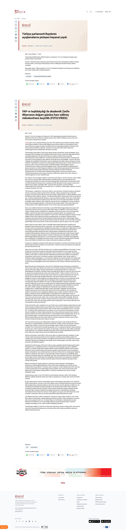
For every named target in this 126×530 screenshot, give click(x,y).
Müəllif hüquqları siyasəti (100, 501)
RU (109, 527)
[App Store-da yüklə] (94, 521)
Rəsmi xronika (61, 499)
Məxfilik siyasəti (98, 499)
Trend (26, 142)
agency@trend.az (18, 511)
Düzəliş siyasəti (80, 506)
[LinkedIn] (32, 521)
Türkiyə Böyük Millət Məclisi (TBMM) (42, 76)
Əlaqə (78, 501)
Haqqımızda (79, 497)
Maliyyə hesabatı (80, 508)
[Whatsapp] (16, 521)
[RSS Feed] (35, 521)
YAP (27, 447)
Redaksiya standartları (82, 504)
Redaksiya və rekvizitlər (82, 499)
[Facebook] (19, 521)
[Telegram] (29, 521)
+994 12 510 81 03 (19, 509)
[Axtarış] (87, 11)
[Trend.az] (20, 11)
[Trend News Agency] (19, 496)
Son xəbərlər (61, 497)
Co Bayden (28, 76)
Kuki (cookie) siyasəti (100, 504)
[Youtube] (26, 521)
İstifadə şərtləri (98, 497)
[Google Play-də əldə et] (106, 521)
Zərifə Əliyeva (34, 447)
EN (104, 527)
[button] (16, 21)
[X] (23, 521)
